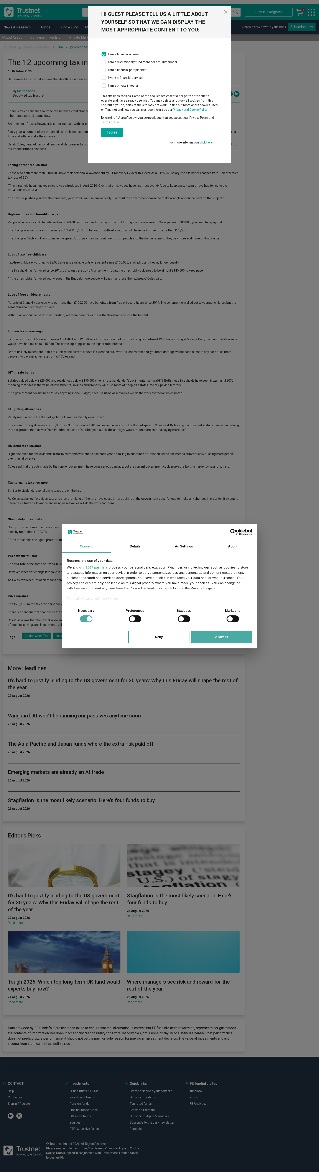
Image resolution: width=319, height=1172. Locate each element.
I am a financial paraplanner (127, 70)
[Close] (225, 11)
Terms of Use (110, 122)
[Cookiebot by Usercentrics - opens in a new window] (233, 532)
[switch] (135, 618)
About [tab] (233, 546)
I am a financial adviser (123, 54)
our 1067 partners (93, 567)
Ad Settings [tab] (184, 546)
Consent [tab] (86, 546)
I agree (112, 132)
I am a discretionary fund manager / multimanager (142, 62)
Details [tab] (135, 546)
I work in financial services (125, 77)
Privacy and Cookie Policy (190, 109)
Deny (159, 637)
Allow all (221, 637)
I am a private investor (123, 85)
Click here (206, 142)
